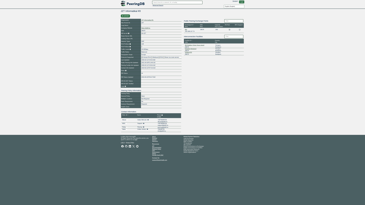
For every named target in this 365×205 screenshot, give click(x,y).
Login (241, 2)
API (153, 146)
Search (154, 139)
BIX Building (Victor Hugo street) (194, 45)
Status (154, 153)
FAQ (153, 150)
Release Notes (156, 149)
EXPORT (125, 16)
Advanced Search (158, 5)
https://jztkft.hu (145, 28)
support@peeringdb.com (159, 160)
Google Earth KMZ (157, 155)
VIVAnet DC (188, 52)
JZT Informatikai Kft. (147, 20)
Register (235, 1)
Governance (156, 152)
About (154, 136)
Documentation (156, 147)
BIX (186, 29)
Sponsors (155, 141)
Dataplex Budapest (190, 49)
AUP (136, 139)
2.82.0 (123, 142)
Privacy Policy (130, 142)
